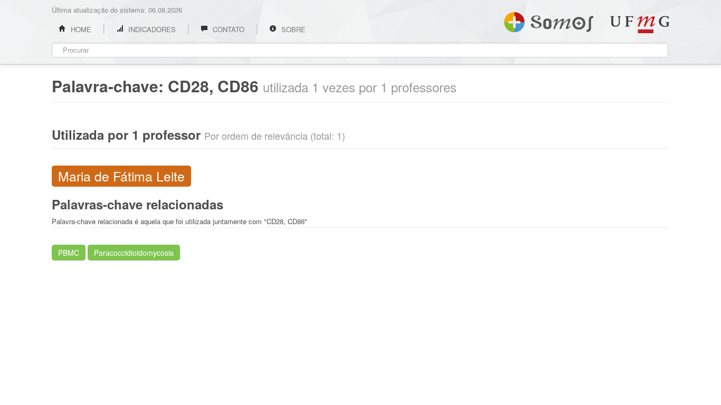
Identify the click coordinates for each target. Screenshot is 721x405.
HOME (80, 29)
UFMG (639, 24)
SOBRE (292, 29)
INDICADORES (151, 29)
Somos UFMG (548, 20)
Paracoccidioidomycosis (134, 252)
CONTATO (227, 29)
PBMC (68, 252)
